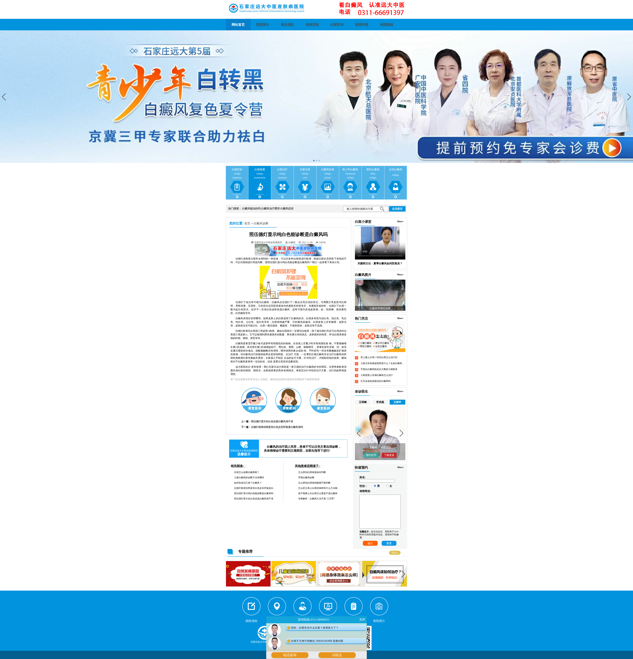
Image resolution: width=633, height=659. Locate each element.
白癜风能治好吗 (251, 208)
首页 (247, 223)
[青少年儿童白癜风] (384, 586)
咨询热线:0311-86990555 (313, 619)
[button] (629, 97)
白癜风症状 (287, 208)
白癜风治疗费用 (270, 208)
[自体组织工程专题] (339, 586)
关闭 (362, 619)
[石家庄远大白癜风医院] (316, 8)
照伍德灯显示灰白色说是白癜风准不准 (272, 421)
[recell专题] (294, 586)
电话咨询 (289, 655)
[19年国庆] (248, 586)
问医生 (337, 655)
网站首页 (238, 24)
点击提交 (397, 208)
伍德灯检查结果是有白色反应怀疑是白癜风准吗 (277, 427)
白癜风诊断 (261, 223)
